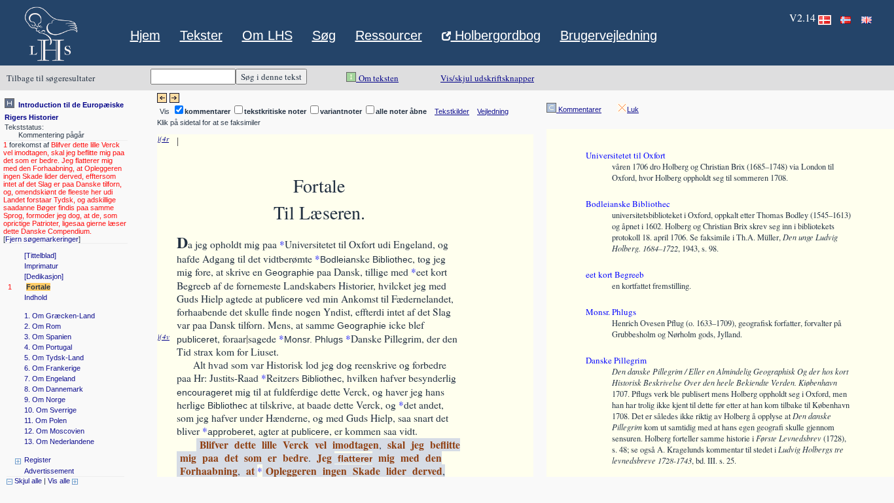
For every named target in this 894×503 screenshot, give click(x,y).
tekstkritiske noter (275, 111)
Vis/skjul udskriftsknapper (487, 78)
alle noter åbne (401, 111)
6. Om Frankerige (52, 368)
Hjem (145, 35)
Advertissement (49, 471)
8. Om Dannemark (53, 389)
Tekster (201, 35)
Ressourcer (388, 35)
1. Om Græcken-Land (59, 316)
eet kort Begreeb (615, 274)
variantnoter (341, 111)
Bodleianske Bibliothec (628, 204)
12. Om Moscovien (54, 431)
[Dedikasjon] (43, 276)
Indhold (35, 297)
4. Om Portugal (48, 347)
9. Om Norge (44, 399)
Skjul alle (27, 481)
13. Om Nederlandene (59, 441)
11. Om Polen (45, 420)
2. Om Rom (42, 326)
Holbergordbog (495, 37)
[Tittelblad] (40, 255)
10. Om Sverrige (50, 410)
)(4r (163, 138)
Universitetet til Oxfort (626, 155)
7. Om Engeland (49, 378)
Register (37, 460)
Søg (324, 35)
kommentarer (207, 111)
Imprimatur (41, 266)
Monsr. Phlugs (611, 312)
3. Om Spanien (47, 337)
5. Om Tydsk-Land (54, 358)
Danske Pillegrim (616, 360)
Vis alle (60, 481)
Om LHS (267, 35)
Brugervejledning (608, 35)
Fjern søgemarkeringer (42, 239)
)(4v (163, 336)
